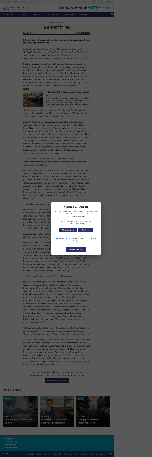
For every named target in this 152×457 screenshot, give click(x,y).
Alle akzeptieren (68, 230)
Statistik (61, 238)
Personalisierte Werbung (77, 238)
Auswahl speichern (76, 249)
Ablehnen (85, 230)
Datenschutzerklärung (76, 223)
